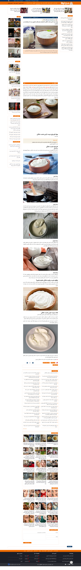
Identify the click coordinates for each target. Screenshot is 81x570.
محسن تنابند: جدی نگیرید (16, 160)
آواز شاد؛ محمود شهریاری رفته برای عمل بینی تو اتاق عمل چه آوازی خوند (31, 383)
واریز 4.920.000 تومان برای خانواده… (50, 558)
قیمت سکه (26, 555)
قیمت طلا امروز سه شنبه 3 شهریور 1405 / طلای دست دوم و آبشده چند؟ (67, 26)
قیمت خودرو (36, 555)
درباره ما (17, 0)
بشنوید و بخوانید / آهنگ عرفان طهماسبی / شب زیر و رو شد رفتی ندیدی (49, 390)
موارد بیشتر (25, 428)
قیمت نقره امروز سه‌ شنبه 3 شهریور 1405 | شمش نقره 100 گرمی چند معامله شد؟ (66, 49)
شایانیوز (41, 564)
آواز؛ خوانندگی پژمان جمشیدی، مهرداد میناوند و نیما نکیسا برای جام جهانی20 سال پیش (31, 397)
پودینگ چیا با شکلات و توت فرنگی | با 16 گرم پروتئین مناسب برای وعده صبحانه (14, 35)
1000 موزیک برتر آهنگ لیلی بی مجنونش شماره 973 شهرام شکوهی (31, 407)
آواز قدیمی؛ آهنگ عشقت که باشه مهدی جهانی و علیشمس (50, 400)
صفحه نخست (55, 3)
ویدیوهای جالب (54, 371)
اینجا (57, 359)
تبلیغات (15, 0)
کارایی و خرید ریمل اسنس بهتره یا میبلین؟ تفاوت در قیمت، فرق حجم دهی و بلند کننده (52, 500)
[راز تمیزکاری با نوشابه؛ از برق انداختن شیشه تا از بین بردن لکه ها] (14, 106)
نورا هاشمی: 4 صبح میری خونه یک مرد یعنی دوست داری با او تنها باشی (14, 146)
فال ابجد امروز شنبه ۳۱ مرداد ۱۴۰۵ (15, 136)
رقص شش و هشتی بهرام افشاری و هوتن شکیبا (32, 420)
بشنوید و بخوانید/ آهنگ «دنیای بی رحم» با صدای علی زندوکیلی (31, 423)
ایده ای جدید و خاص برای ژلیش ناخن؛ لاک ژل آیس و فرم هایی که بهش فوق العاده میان (40, 512)
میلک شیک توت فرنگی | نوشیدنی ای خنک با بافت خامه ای (52, 456)
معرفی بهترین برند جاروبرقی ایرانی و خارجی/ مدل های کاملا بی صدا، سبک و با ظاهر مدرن (40, 445)
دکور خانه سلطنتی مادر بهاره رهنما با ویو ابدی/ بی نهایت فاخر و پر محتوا (15, 10)
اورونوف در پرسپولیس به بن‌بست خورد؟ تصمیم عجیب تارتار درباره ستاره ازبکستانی (67, 31)
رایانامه (57, 536)
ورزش (41, 3)
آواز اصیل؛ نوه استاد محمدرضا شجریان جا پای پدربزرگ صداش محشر (31, 426)
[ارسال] (54, 83)
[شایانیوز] (67, 3)
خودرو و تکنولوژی (30, 551)
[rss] (72, 564)
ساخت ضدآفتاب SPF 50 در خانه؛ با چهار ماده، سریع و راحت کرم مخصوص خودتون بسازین (52, 512)
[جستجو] (9, 0)
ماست (33, 87)
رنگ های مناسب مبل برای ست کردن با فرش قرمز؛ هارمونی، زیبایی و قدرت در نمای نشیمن (28, 470)
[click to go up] (71, 562)
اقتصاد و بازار (45, 3)
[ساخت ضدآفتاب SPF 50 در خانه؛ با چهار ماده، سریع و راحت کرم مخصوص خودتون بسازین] (52, 506)
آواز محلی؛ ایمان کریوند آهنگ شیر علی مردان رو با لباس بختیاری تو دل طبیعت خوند (49, 377)
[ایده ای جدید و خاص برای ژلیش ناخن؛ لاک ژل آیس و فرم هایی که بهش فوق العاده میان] (40, 506)
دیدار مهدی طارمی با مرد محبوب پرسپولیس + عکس (67, 41)
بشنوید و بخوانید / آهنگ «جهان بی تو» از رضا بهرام (49, 422)
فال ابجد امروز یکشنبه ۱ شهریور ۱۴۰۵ (14, 134)
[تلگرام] (33, 363)
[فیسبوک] (27, 363)
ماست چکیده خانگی (46, 362)
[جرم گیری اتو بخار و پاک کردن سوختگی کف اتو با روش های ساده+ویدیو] (14, 92)
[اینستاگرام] (70, 564)
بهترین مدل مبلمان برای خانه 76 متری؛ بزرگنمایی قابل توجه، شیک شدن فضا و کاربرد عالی (58, 10)
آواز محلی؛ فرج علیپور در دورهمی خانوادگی (51, 372)
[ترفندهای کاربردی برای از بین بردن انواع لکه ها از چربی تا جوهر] (14, 80)
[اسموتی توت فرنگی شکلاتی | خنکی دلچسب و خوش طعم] (14, 53)
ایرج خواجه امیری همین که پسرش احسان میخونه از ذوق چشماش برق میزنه (49, 410)
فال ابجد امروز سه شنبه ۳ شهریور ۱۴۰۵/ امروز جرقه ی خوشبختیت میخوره (15, 123)
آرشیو (21, 561)
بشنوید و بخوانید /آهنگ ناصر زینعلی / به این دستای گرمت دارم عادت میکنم (31, 387)
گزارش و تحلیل (50, 3)
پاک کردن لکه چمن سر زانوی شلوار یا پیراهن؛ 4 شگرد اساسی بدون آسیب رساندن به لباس (28, 445)
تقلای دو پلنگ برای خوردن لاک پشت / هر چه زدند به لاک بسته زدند (41, 482)
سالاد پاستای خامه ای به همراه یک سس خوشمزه (52, 444)
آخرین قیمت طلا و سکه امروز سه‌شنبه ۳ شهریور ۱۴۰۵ (66, 18)
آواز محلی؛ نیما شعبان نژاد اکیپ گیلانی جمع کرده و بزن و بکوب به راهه (49, 397)
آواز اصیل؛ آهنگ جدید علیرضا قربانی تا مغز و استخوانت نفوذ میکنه (32, 410)
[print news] (53, 83)
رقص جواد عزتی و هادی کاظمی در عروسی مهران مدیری (49, 420)
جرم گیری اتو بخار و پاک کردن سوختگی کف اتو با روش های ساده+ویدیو (15, 98)
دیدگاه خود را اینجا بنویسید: (41, 532)
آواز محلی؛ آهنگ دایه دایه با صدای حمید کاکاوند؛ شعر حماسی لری (31, 373)
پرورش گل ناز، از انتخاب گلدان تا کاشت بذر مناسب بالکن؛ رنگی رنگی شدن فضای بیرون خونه (40, 457)
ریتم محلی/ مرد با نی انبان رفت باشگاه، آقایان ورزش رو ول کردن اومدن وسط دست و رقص (49, 404)
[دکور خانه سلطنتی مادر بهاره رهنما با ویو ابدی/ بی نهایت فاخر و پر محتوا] (24, 10)
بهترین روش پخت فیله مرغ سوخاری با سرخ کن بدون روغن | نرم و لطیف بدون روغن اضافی (14, 25)
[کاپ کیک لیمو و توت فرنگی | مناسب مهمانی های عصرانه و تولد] (14, 43)
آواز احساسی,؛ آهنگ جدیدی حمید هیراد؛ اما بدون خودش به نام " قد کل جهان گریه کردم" (32, 394)
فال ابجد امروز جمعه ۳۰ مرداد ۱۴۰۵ (15, 139)
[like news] (24, 83)
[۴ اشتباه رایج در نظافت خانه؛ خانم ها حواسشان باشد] (14, 67)
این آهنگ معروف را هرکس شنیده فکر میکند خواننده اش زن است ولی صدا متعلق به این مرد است (49, 417)
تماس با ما (21, 0)
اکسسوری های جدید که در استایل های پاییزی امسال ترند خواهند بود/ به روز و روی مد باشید (36, 11)
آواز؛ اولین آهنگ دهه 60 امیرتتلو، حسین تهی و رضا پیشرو (31, 417)
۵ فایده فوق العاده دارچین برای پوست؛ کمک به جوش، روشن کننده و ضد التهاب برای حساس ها (28, 512)
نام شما (57, 532)
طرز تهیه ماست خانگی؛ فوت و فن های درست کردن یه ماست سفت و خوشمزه (44, 142)
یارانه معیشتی (27, 561)
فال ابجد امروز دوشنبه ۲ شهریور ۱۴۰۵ (14, 132)
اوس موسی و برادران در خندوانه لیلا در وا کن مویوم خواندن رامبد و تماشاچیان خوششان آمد (49, 414)
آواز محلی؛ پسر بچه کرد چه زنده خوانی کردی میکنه (31, 403)
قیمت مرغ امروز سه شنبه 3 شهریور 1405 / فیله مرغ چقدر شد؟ (66, 34)
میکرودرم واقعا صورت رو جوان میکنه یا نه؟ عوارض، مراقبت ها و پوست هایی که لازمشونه (41, 470)
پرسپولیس (26, 558)
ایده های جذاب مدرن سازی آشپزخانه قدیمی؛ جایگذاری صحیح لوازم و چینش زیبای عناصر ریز (29, 457)
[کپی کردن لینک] (56, 83)
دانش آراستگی (36, 558)
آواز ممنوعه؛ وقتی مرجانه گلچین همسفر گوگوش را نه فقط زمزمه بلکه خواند (31, 380)
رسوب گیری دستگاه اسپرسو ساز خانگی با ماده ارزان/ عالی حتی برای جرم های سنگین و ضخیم (52, 470)
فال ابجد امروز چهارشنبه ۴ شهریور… (51, 556)
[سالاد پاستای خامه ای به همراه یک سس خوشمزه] (52, 438)
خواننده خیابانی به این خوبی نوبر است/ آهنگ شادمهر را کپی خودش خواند (49, 407)
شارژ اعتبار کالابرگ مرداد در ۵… (51, 561)
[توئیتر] (30, 363)
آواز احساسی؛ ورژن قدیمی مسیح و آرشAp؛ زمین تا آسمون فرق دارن (31, 414)
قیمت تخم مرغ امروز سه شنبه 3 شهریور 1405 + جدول (67, 38)
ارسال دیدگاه (27, 542)
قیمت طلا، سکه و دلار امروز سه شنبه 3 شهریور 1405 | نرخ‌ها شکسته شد (66, 22)
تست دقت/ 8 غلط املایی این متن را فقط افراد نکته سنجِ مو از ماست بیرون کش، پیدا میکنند (14, 129)
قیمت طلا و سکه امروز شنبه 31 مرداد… (67, 561)
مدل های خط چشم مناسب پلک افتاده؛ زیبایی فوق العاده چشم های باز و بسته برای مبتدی (28, 500)
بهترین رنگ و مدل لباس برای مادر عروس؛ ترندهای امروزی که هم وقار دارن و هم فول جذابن (40, 525)
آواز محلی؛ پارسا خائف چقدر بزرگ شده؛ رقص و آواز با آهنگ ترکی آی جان (49, 394)
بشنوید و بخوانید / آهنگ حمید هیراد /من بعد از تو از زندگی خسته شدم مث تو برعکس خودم (49, 380)
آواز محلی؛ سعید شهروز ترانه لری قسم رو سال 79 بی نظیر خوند (49, 383)
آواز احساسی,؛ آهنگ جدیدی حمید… (68, 556)
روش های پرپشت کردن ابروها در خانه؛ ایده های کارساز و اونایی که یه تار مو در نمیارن (29, 525)
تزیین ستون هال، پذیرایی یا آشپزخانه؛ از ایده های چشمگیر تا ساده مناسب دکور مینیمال (53, 482)
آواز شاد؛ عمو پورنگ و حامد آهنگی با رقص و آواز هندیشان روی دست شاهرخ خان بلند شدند (32, 400)
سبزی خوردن (47, 87)
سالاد (27, 85)
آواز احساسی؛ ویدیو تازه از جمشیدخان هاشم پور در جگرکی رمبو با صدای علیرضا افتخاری (31, 377)
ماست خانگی (53, 362)
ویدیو (31, 3)
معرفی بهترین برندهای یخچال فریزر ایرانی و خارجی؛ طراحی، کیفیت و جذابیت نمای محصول (29, 482)
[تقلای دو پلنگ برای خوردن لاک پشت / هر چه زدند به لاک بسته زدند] (40, 476)
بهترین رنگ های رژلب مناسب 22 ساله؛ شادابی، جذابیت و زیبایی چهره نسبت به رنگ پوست (52, 525)
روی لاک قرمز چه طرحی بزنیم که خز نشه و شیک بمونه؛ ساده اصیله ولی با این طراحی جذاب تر (41, 500)
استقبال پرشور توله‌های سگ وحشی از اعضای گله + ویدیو (49, 426)
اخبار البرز (28, 3)
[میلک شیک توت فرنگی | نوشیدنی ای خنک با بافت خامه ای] (52, 451)
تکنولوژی (34, 3)
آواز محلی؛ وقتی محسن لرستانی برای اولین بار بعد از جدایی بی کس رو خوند (49, 387)
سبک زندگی (38, 3)
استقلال (37, 561)
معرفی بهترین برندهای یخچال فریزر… (67, 558)
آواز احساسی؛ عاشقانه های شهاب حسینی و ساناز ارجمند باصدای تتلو (32, 390)
